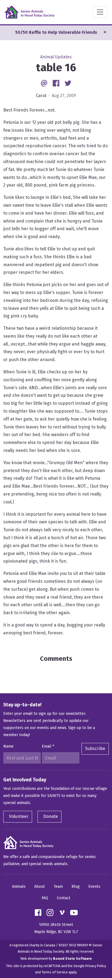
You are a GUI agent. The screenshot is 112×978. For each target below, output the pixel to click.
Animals (19, 886)
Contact (63, 898)
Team (58, 886)
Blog (75, 886)
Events (94, 886)
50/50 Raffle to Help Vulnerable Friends (56, 32)
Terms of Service (55, 972)
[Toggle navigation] (100, 12)
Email (48, 746)
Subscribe (95, 748)
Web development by (56, 958)
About (39, 886)
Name (8, 746)
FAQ (45, 898)
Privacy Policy (95, 966)
